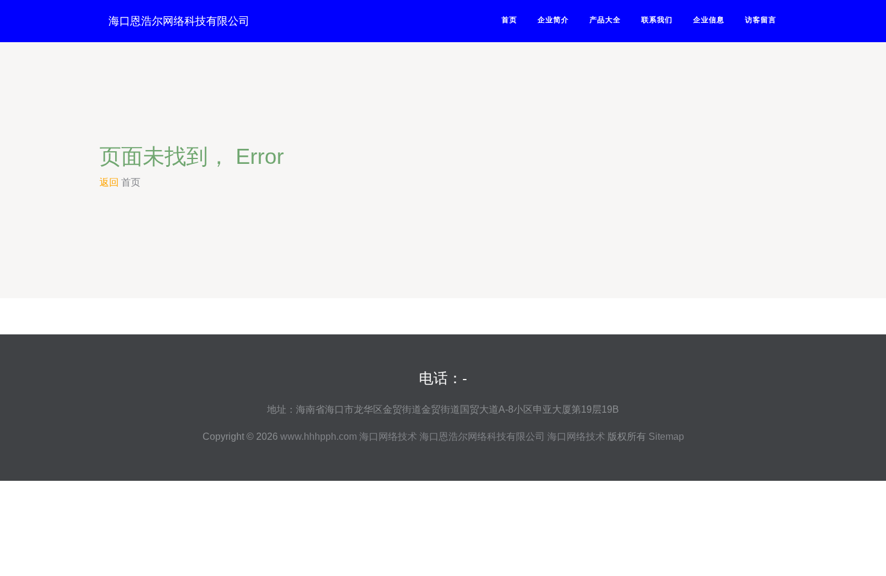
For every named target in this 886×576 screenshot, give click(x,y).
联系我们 (657, 20)
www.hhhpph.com (318, 436)
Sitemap (666, 436)
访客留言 (760, 20)
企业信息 (708, 20)
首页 (509, 20)
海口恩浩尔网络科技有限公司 (179, 21)
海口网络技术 (388, 436)
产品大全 (605, 20)
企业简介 (553, 20)
